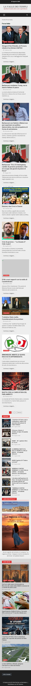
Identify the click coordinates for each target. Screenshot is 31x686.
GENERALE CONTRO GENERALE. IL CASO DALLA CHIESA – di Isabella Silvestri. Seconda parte (6, 472)
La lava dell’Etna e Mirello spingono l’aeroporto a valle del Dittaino (15, 653)
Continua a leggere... (9, 61)
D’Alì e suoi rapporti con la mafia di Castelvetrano (15, 268)
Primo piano (11, 41)
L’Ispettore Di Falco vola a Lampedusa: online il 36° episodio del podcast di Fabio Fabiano (6, 423)
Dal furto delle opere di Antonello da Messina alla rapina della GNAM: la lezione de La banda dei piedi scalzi (15, 573)
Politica (5, 237)
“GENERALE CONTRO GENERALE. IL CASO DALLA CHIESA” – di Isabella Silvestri (6, 491)
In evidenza (6, 275)
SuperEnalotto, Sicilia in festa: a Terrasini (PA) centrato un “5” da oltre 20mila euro (15, 600)
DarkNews (11, 684)
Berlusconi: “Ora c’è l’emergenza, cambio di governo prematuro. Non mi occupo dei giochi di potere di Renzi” (15, 154)
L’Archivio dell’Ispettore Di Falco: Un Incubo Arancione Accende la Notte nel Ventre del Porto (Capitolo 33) (6, 482)
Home (4, 20)
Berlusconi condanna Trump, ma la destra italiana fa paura (15, 74)
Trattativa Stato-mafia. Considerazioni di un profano (15, 306)
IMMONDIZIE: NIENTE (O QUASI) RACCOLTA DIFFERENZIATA (15, 344)
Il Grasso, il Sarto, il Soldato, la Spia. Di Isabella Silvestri (6, 433)
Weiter (20, 412)
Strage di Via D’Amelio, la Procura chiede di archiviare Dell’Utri (15, 35)
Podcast (5, 633)
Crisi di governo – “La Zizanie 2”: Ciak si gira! (15, 231)
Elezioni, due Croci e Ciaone (15, 195)
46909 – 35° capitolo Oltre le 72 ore (6, 442)
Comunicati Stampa (8, 607)
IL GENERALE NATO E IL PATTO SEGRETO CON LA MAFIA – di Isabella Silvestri (6, 452)
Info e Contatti (6, 674)
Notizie (5, 41)
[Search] (27, 14)
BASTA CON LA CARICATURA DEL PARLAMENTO (15, 381)
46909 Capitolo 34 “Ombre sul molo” (6, 462)
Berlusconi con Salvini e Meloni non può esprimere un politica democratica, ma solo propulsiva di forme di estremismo (15, 112)
